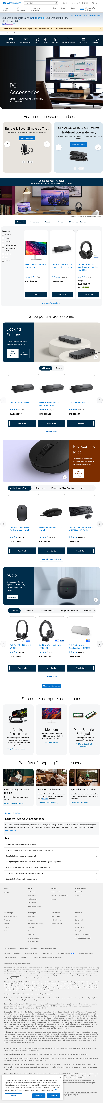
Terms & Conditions (31, 953)
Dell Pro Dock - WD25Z (79, 402)
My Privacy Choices (64, 953)
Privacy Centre (79, 931)
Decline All (39, 1095)
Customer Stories (33, 942)
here (51, 990)
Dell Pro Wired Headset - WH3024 (21, 646)
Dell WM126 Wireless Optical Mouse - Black (19, 528)
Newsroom (31, 931)
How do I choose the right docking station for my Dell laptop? (28, 867)
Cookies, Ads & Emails (86, 953)
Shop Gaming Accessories (16, 749)
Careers (30, 920)
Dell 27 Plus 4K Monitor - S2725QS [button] (35, 265)
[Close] (60, 1077)
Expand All (8, 813)
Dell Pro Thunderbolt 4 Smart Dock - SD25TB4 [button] (62, 265)
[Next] (100, 400)
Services (6, 927)
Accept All (54, 1095)
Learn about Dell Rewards (47, 803)
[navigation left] (10, 368)
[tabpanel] (51, 266)
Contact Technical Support (60, 895)
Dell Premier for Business (90, 9)
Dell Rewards (79, 920)
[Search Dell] (56, 3)
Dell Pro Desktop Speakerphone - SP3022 (79, 646)
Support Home (56, 892)
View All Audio (51, 676)
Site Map (6, 892)
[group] (27, 144)
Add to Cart (36, 294)
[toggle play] (96, 357)
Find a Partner (56, 916)
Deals (5, 931)
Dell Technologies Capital (35, 923)
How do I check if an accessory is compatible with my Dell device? (29, 850)
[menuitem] (23, 9)
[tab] (20, 222)
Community (78, 892)
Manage (13, 1095)
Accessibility (24, 957)
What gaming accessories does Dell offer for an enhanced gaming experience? (34, 862)
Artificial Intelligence (10, 916)
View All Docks (51, 432)
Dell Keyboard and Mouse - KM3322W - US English (81, 528)
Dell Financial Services (48, 948)
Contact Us (78, 895)
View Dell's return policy (12, 804)
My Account (31, 892)
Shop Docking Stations (12, 353)
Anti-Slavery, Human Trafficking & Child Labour (47, 957)
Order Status (32, 895)
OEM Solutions (56, 920)
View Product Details (78, 144)
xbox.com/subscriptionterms (80, 1093)
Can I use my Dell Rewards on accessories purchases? (25, 873)
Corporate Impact (33, 938)
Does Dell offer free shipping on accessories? (22, 879)
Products (7, 920)
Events (77, 923)
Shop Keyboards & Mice (78, 473)
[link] (76, 3)
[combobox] (41, 3)
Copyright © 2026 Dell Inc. (12, 953)
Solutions (7, 923)
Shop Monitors (50, 742)
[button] (65, 3)
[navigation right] (101, 40)
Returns (54, 899)
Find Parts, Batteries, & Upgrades (84, 745)
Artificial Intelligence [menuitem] (6, 9)
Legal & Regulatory (10, 957)
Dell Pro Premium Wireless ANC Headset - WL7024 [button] (88, 267)
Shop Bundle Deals (27, 138)
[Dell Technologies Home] (12, 3)
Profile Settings (32, 899)
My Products (32, 903)
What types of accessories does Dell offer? (21, 845)
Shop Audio (12, 597)
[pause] (23, 161)
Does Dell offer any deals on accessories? (21, 856)
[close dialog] (100, 29)
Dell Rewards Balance (34, 906)
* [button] (85, 135)
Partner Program (57, 923)
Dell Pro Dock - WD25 (19, 402)
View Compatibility (24, 354)
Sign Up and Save (7, 24)
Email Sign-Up (79, 927)
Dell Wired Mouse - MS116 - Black (51, 528)
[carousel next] (47, 144)
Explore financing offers (79, 803)
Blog (76, 916)
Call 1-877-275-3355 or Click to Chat (86, 15)
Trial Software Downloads (83, 938)
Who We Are (31, 916)
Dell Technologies (9, 948)
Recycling (31, 934)
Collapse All (18, 813)
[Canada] (4, 33)
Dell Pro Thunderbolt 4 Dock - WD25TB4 (49, 404)
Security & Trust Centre (82, 934)
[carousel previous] (7, 144)
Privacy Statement (47, 953)
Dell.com (45, 799)
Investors (31, 927)
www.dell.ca (15, 976)
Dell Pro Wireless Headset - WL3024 (51, 646)
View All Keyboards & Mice (51, 559)
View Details (22, 423)
